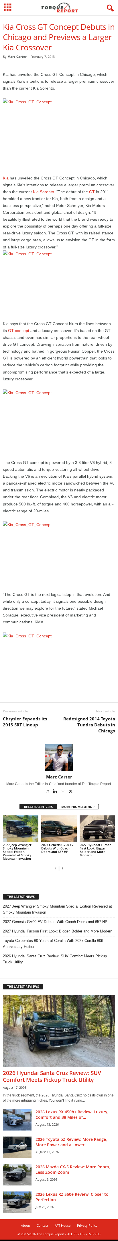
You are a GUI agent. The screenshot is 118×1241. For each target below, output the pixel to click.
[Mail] (63, 792)
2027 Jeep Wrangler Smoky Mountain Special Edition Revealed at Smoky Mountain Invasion (17, 852)
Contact (42, 1225)
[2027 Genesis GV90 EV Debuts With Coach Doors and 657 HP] (59, 828)
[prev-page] (55, 868)
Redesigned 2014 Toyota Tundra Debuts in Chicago (89, 725)
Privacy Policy (87, 1225)
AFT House (62, 1225)
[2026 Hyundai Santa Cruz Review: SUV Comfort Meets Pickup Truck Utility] (59, 1031)
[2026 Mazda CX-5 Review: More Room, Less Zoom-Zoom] (17, 1174)
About (25, 1225)
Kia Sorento (43, 191)
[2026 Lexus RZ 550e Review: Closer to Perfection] (17, 1202)
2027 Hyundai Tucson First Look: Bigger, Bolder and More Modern (95, 850)
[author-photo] (59, 757)
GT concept (18, 330)
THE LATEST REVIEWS (23, 986)
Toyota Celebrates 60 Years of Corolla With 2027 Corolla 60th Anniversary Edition (53, 943)
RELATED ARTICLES (38, 807)
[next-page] (62, 868)
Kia (6, 178)
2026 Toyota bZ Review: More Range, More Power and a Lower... (71, 1142)
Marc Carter (17, 56)
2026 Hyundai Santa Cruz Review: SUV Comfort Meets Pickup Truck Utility (55, 959)
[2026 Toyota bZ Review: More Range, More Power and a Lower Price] (17, 1147)
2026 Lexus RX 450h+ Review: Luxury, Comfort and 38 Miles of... (72, 1114)
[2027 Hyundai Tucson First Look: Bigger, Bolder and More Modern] (97, 828)
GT (92, 191)
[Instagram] (48, 792)
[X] (70, 792)
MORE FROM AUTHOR (78, 807)
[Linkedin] (56, 792)
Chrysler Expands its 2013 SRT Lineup (25, 722)
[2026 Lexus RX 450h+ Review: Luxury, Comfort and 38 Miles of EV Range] (17, 1120)
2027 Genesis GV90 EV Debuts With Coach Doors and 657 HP (57, 848)
